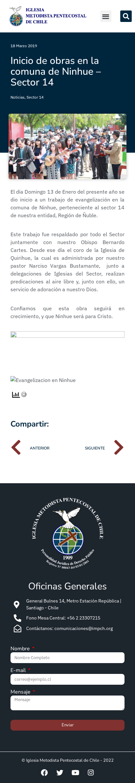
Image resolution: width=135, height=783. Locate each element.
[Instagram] (91, 773)
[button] (106, 16)
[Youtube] (75, 773)
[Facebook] (44, 773)
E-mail (18, 671)
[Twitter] (60, 773)
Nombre (20, 649)
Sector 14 (35, 97)
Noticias (17, 97)
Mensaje (21, 692)
